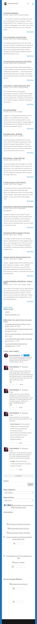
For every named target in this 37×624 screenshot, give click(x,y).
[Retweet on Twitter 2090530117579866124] (13, 384)
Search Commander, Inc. (12, 315)
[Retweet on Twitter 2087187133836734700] (13, 469)
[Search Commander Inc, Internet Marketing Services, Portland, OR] (18, 518)
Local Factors (22, 63)
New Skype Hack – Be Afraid (13, 134)
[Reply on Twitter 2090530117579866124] (10, 384)
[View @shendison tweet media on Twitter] (11, 382)
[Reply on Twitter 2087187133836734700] (10, 469)
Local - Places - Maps (24, 284)
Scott (6, 15)
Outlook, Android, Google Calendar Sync (17, 257)
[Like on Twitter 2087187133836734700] (16, 469)
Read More (30, 32)
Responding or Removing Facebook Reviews (18, 207)
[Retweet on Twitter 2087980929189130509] (13, 443)
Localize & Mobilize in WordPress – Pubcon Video (18, 282)
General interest (24, 15)
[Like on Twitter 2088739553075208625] (16, 407)
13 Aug (11, 415)
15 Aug (11, 392)
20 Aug (11, 369)
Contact (7, 312)
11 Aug (11, 450)
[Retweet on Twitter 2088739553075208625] (13, 407)
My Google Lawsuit (10, 110)
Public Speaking (22, 39)
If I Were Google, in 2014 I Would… (15, 182)
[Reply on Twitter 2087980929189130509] (10, 443)
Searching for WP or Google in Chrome (17, 233)
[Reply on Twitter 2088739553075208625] (10, 407)
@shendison (25, 367)
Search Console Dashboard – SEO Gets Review (19, 334)
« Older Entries (8, 307)
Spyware (21, 136)
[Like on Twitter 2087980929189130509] (16, 443)
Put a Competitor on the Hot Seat (15, 37)
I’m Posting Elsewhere (11, 13)
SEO (19, 160)
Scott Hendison (14, 367)
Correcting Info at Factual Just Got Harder (18, 61)
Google (20, 111)
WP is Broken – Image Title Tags (14, 158)
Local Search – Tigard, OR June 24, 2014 (17, 86)
